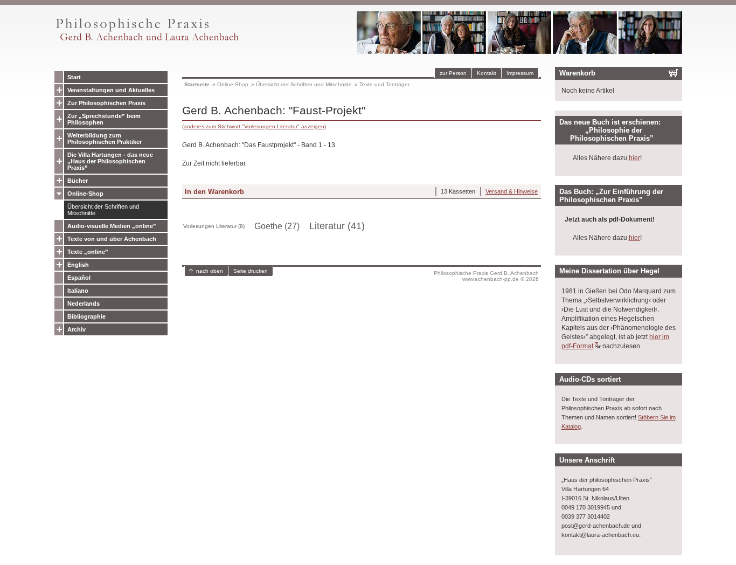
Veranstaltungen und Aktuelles (111, 90)
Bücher (77, 180)
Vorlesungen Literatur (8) (214, 226)
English (78, 264)
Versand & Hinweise (511, 191)
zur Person (453, 73)
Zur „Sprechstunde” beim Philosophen (104, 119)
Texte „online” (87, 252)
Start (74, 77)
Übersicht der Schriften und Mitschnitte (103, 209)
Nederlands (83, 303)
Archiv (76, 329)
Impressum (519, 73)
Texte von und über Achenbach (111, 239)
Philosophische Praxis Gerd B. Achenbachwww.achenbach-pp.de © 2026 (486, 276)
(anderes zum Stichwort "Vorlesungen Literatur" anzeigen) (254, 126)
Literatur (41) (337, 226)
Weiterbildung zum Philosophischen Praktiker (104, 138)
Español (79, 277)
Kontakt (486, 73)
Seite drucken (250, 271)
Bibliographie (86, 316)
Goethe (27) (277, 226)
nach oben (209, 271)
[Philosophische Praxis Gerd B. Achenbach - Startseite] (146, 41)
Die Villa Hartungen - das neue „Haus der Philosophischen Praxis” (110, 161)
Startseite (197, 84)
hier (634, 158)
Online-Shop (85, 193)
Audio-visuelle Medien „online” (111, 226)
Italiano (77, 290)
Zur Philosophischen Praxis (106, 103)
